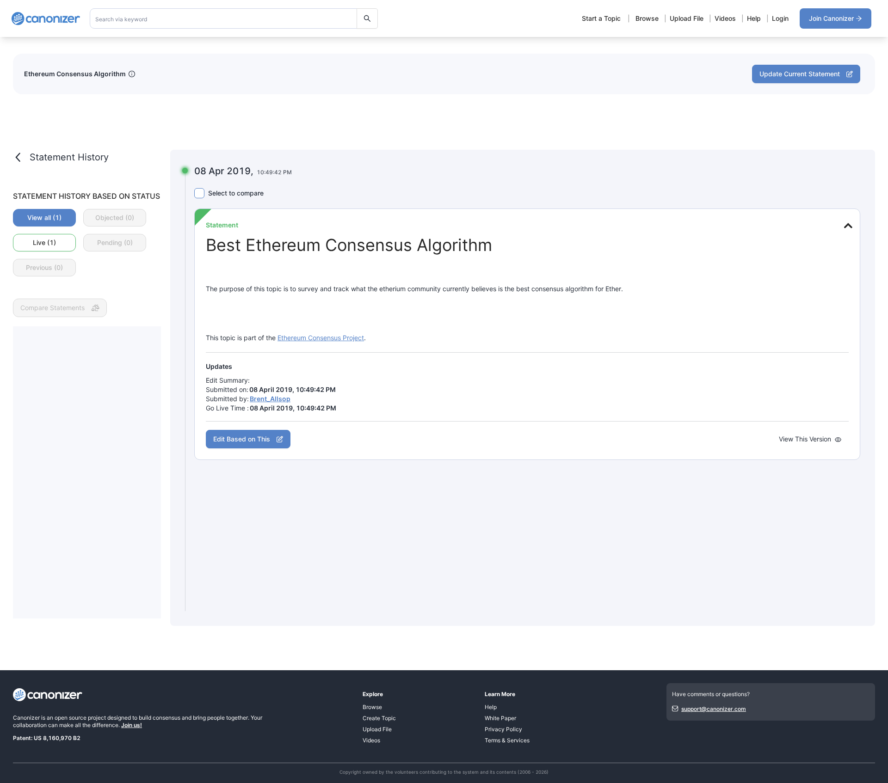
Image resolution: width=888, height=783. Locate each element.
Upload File (686, 18)
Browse (647, 18)
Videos (725, 18)
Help (754, 18)
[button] (847, 225)
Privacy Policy (503, 729)
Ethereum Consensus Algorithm (75, 74)
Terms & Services (507, 740)
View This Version (805, 439)
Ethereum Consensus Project (321, 338)
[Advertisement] (87, 472)
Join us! (131, 725)
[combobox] (234, 18)
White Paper (500, 718)
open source (70, 717)
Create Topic (379, 718)
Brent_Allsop (270, 399)
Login (780, 18)
